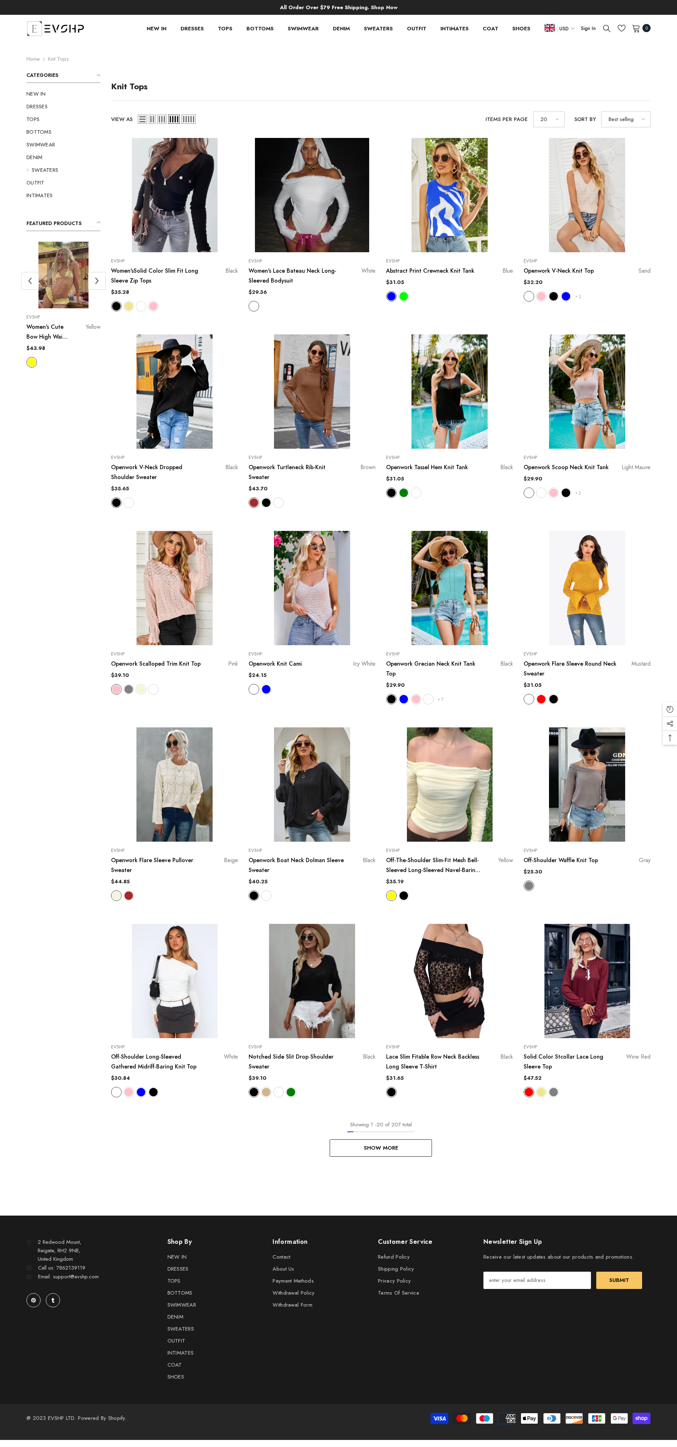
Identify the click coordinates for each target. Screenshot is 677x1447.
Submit (619, 1280)
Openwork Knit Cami (312, 664)
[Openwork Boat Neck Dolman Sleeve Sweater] (312, 784)
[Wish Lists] (622, 28)
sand (529, 296)
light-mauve (529, 493)
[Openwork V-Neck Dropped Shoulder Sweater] (174, 391)
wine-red (529, 1092)
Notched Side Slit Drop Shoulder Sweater (312, 1062)
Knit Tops (58, 59)
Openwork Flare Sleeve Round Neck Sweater (587, 669)
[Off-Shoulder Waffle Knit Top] (587, 784)
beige (141, 689)
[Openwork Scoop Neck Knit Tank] (587, 391)
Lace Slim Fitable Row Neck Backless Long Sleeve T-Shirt (449, 1062)
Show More (381, 1148)
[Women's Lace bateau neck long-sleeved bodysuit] (312, 195)
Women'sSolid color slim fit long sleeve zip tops (174, 276)
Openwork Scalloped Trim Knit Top (174, 664)
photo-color (31, 362)
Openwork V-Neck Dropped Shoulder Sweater (174, 472)
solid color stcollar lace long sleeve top (587, 1062)
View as (122, 119)
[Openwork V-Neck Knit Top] (587, 195)
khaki (128, 306)
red (541, 699)
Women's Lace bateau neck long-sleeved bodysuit (312, 276)
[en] (549, 27)
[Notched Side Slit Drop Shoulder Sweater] (312, 981)
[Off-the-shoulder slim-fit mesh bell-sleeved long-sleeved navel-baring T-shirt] (449, 784)
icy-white (254, 689)
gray (128, 689)
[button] (97, 281)
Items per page (507, 119)
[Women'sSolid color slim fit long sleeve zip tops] (174, 195)
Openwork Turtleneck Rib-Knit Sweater (312, 472)
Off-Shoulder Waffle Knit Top (587, 860)
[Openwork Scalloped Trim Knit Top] (174, 588)
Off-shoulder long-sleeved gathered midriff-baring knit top (174, 1062)
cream (541, 493)
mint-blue (403, 699)
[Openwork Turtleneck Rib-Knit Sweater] (312, 391)
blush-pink (541, 296)
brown (254, 502)
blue (391, 296)
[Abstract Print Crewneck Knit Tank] (449, 195)
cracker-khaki (541, 1092)
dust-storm (416, 493)
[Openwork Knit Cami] (312, 588)
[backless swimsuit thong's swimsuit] (63, 275)
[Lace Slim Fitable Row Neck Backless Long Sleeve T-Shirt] (449, 981)
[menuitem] (63, 93)
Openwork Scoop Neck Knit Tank (587, 467)
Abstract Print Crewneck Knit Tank (449, 271)
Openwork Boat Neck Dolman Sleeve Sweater (312, 865)
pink (153, 306)
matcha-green (403, 493)
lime (403, 296)
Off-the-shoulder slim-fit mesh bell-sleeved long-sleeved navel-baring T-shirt (449, 865)
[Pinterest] (33, 1300)
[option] (63, 305)
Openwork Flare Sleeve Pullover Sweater (174, 865)
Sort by (585, 119)
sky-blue (566, 296)
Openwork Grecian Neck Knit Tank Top (449, 669)
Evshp (33, 317)
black (68, 362)
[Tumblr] (53, 1300)
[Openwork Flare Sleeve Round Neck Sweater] (587, 588)
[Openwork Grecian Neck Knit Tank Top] (449, 588)
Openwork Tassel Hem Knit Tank (449, 467)
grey (553, 1092)
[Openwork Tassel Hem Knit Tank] (449, 391)
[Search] (606, 28)
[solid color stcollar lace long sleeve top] (587, 981)
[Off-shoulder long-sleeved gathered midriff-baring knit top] (174, 981)
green (291, 1092)
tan (266, 1092)
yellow (56, 362)
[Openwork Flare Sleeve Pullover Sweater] (174, 784)
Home (33, 59)
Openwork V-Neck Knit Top (587, 271)
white (44, 362)
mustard (529, 699)
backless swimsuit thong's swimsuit (63, 332)
